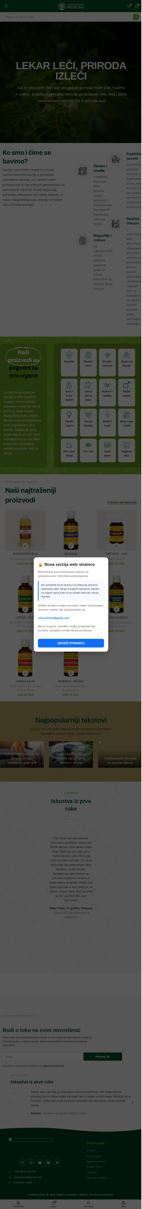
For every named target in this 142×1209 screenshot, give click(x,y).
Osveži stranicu (71, 643)
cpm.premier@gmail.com (53, 618)
